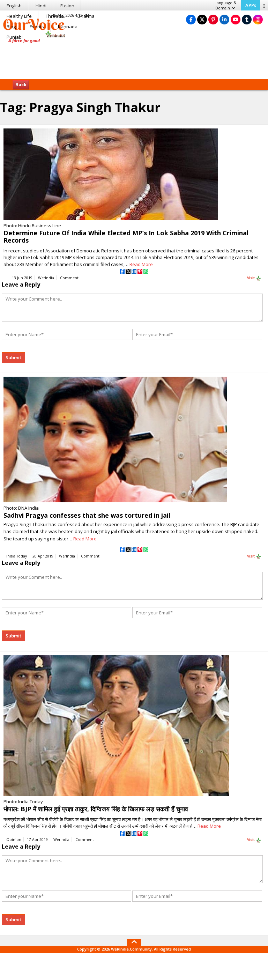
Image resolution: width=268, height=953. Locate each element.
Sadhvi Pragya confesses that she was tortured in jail (86, 515)
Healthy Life (19, 16)
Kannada (67, 26)
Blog (11, 26)
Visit (251, 277)
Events (37, 26)
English (14, 5)
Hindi (41, 5)
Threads (55, 16)
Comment (69, 277)
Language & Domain (226, 5)
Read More (141, 264)
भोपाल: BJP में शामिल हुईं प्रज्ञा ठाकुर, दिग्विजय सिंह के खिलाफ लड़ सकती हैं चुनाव (95, 809)
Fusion (67, 5)
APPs (250, 5)
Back (21, 84)
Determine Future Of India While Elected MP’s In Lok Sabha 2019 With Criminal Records (125, 236)
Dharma (86, 16)
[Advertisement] (134, 57)
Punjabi (15, 37)
